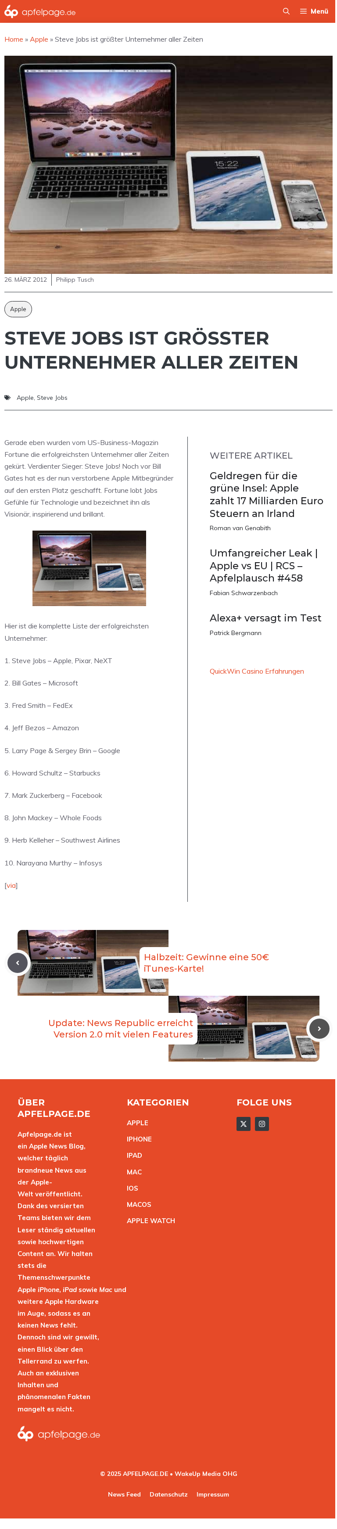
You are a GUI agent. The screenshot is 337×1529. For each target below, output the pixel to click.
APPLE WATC (148, 1221)
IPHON (137, 1139)
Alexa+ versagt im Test (266, 618)
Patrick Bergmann (236, 633)
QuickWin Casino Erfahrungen (257, 671)
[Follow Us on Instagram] (262, 1124)
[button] (286, 11)
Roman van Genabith (240, 528)
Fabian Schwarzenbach (244, 593)
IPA (132, 1155)
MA (132, 1172)
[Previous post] (17, 963)
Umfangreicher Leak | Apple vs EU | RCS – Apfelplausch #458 (264, 565)
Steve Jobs (52, 398)
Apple (18, 308)
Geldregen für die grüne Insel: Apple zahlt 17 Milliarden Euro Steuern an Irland (266, 495)
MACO (137, 1204)
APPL (135, 1123)
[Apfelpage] (40, 11)
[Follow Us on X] (244, 1124)
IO (130, 1188)
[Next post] (319, 1029)
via (11, 885)
